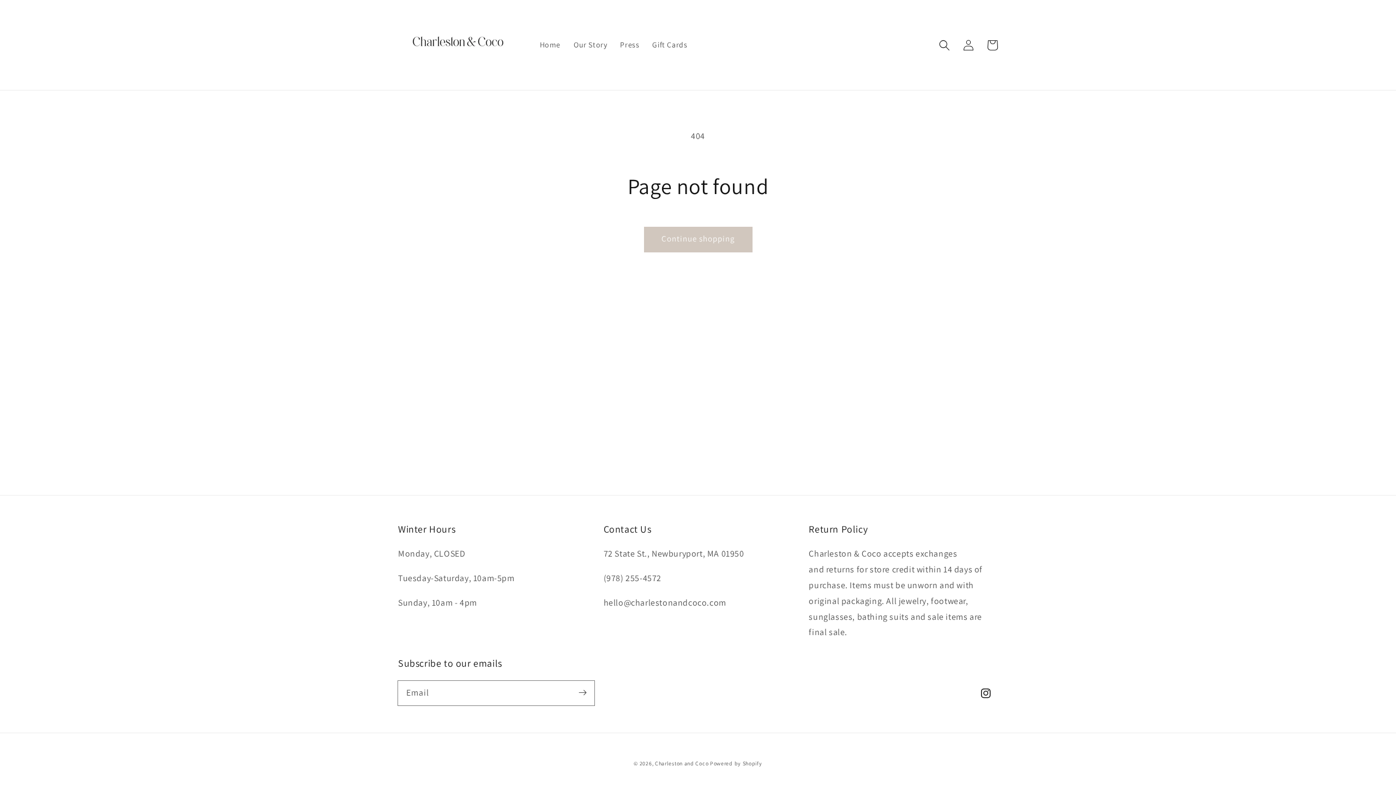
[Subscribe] (582, 693)
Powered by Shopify (736, 763)
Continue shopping (698, 238)
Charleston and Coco (681, 763)
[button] (944, 45)
